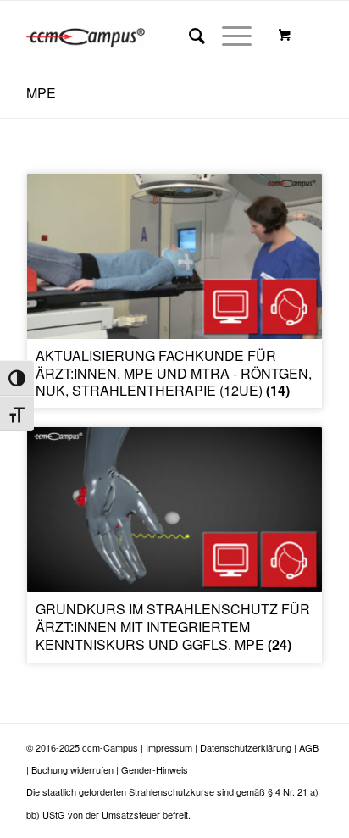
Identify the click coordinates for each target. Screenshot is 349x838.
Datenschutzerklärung (245, 747)
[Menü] (228, 35)
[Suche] (188, 35)
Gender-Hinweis (154, 769)
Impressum (169, 747)
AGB (309, 747)
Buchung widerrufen (72, 769)
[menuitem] (188, 35)
